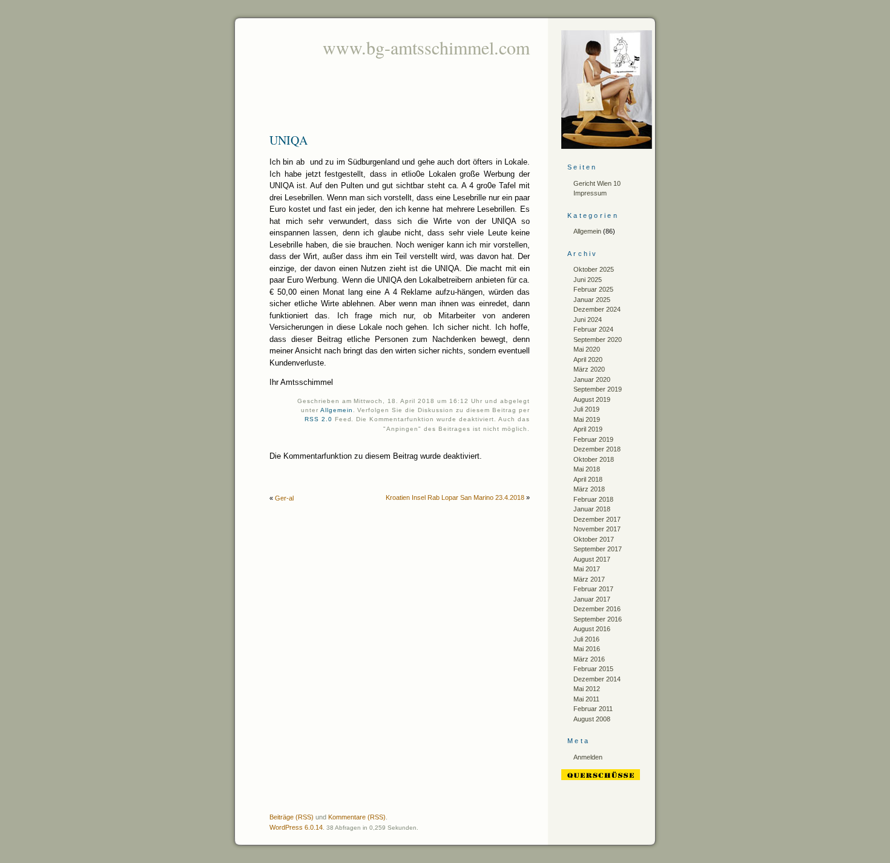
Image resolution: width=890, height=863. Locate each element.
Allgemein (336, 410)
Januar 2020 (591, 379)
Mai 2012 (586, 688)
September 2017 (597, 549)
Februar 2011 (593, 708)
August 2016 (591, 628)
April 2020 (587, 359)
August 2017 (591, 559)
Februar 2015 (593, 668)
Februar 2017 (593, 588)
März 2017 (589, 579)
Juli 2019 (586, 409)
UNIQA (288, 140)
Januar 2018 (591, 509)
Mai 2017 (586, 569)
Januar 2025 (591, 299)
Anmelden (587, 757)
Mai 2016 (586, 648)
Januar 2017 (591, 599)
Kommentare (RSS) (357, 817)
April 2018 (587, 479)
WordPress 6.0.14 (296, 827)
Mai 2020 (586, 349)
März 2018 (589, 489)
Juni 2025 (587, 279)
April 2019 (587, 429)
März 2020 (589, 369)
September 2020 (597, 339)
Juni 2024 (587, 319)
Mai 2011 (586, 699)
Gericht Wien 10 (597, 183)
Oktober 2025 (593, 269)
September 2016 (597, 619)
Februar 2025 (593, 289)
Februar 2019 (593, 439)
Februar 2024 (593, 329)
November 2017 (597, 529)
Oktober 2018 (593, 459)
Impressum (590, 193)
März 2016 (589, 659)
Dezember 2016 (597, 608)
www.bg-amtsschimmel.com (426, 47)
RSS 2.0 (318, 419)
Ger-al (284, 498)
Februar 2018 (593, 499)
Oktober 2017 (593, 539)
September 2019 (597, 389)
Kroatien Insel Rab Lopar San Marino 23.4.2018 (455, 497)
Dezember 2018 (597, 449)
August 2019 (591, 399)
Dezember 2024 (597, 309)
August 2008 (591, 719)
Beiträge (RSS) (291, 817)
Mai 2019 (586, 419)
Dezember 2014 (597, 679)
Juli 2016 (586, 639)
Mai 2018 (586, 469)
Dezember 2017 (597, 519)
